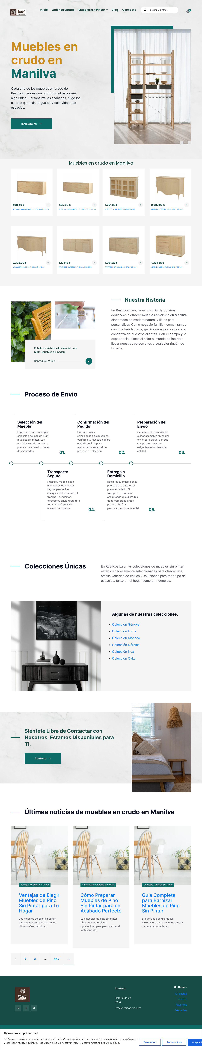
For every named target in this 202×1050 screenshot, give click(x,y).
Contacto (129, 10)
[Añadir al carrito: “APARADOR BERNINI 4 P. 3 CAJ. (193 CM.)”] (48, 262)
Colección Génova (126, 624)
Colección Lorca (124, 631)
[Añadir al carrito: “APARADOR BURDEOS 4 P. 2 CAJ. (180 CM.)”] (94, 262)
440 (56, 958)
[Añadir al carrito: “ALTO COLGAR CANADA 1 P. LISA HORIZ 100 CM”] (48, 205)
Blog (115, 10)
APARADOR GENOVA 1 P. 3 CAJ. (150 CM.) (167, 267)
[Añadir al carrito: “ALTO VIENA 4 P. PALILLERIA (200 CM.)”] (140, 205)
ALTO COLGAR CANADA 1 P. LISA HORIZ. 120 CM (77, 209)
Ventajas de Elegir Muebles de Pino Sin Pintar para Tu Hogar (39, 903)
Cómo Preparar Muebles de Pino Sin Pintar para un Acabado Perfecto (101, 903)
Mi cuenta (181, 993)
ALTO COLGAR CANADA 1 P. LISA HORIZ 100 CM (31, 209)
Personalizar (149, 1042)
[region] (101, 1039)
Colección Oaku (124, 658)
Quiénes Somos (63, 10)
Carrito (183, 999)
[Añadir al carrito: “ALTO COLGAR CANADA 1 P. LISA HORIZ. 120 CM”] (94, 205)
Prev (181, 142)
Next (189, 142)
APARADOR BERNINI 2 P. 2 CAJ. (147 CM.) (167, 209)
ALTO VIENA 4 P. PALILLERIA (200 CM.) (120, 209)
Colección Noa (123, 652)
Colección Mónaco (126, 638)
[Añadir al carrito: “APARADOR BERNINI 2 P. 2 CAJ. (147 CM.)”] (186, 205)
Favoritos (181, 1004)
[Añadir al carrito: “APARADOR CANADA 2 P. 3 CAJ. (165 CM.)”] (140, 262)
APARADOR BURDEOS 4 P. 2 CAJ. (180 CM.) (75, 267)
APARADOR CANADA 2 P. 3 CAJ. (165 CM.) (121, 267)
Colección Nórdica (126, 645)
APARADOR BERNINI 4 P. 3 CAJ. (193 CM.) (29, 267)
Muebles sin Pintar (92, 10)
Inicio (44, 10)
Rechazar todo (174, 1042)
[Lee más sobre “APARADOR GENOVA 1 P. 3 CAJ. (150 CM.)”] (186, 262)
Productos (181, 1010)
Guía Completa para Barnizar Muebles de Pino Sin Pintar (161, 903)
